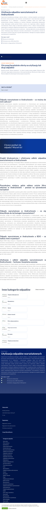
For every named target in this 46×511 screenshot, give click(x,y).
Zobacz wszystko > (40, 289)
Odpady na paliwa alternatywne (10, 470)
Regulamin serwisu (6, 423)
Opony (4, 472)
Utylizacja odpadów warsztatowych (16, 6)
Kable (4, 490)
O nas (3, 415)
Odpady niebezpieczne (8, 461)
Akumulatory (6, 468)
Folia (4, 467)
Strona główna (4, 6)
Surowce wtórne (7, 463)
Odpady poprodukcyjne (8, 478)
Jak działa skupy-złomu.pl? (8, 412)
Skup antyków (6, 499)
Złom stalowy (6, 443)
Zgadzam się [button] (5, 508)
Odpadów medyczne (7, 453)
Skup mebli (5, 501)
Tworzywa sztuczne (7, 465)
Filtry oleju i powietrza (8, 492)
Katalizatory (6, 444)
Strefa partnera (6, 410)
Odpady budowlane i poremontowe (11, 485)
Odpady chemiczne (7, 455)
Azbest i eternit (6, 475)
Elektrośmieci (6, 480)
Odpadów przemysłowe (8, 458)
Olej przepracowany (7, 446)
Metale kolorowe (7, 448)
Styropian (5, 473)
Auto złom (5, 441)
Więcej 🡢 (9, 297)
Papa (4, 477)
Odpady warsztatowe (8, 451)
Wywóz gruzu (6, 482)
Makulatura (6, 460)
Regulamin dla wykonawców (8, 425)
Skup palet (5, 494)
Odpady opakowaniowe (8, 489)
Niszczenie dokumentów (8, 449)
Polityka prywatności (7, 428)
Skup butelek (6, 496)
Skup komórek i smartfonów (9, 497)
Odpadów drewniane (8, 456)
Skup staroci (6, 502)
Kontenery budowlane (8, 484)
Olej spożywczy (6, 487)
